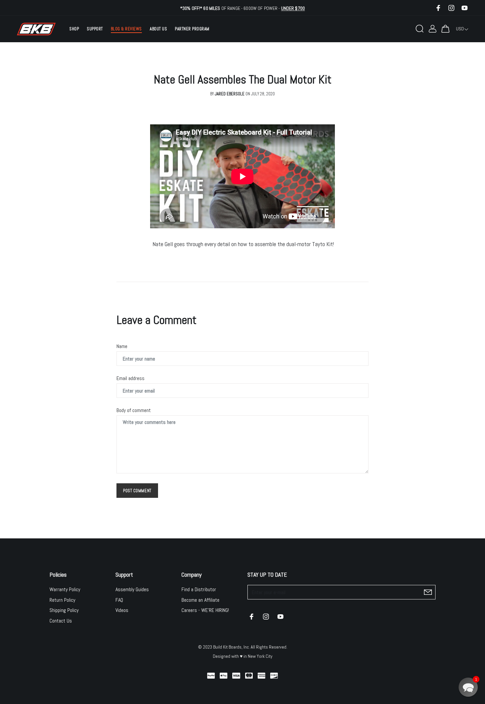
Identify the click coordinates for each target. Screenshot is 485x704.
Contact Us (60, 620)
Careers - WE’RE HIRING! (205, 610)
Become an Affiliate (200, 599)
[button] (468, 687)
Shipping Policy (64, 610)
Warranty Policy (64, 589)
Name (121, 346)
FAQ (119, 599)
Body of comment (133, 410)
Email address (130, 378)
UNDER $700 (293, 8)
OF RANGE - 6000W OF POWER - (242, 8)
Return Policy (62, 599)
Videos (121, 610)
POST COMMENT (137, 491)
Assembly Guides (132, 589)
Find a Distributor (198, 589)
